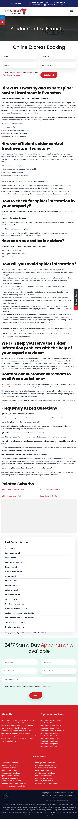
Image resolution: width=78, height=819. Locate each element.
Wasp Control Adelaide (44, 776)
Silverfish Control (12, 594)
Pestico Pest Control (9, 384)
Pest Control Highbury (48, 746)
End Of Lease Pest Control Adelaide (20, 618)
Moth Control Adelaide (43, 770)
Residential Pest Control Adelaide (19, 613)
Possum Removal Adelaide (11, 781)
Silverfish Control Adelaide (45, 773)
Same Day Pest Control (15, 622)
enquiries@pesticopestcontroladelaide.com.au (49, 2)
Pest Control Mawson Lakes (50, 720)
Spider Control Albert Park (11, 496)
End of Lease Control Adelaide (46, 783)
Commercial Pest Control (16, 608)
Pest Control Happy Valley (50, 728)
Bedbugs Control (12, 553)
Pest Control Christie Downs (50, 736)
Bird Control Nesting (13, 562)
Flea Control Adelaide (9, 770)
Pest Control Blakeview (49, 733)
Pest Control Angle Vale (49, 741)
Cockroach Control (13, 571)
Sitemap (60, 795)
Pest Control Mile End (48, 723)
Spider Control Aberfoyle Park (12, 489)
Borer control (11, 567)
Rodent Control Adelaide (10, 773)
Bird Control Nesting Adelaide (46, 765)
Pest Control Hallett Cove (50, 738)
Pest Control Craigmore (49, 744)
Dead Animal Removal (14, 627)
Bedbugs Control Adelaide (45, 763)
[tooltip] (2, 17)
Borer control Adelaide (9, 768)
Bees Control (10, 558)
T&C (32, 72)
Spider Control (11, 590)
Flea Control (10, 576)
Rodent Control (11, 585)
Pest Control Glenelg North (50, 725)
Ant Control (10, 548)
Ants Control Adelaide (9, 763)
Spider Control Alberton (49, 496)
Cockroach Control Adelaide (46, 768)
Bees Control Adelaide (9, 765)
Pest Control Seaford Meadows (52, 731)
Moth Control (11, 581)
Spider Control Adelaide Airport (51, 489)
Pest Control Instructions (12, 75)
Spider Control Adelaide (10, 776)
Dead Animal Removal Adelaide (13, 786)
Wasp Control (11, 599)
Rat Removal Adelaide (14, 604)
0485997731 (18, 3)
